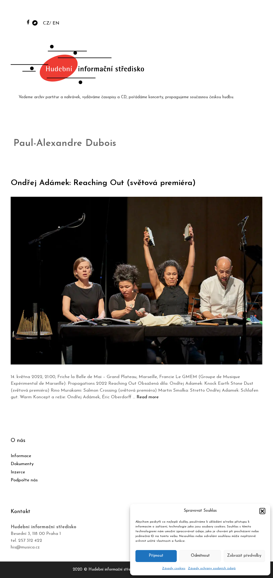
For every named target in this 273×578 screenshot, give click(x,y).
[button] (262, 511)
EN (56, 23)
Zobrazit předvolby (244, 556)
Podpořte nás (24, 480)
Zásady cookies (173, 568)
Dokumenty (22, 464)
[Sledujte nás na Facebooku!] (28, 22)
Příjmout (156, 556)
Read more (147, 397)
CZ (46, 23)
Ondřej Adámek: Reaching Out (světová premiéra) (103, 183)
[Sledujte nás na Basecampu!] (35, 22)
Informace (21, 456)
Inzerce (18, 472)
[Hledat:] (228, 11)
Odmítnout (200, 556)
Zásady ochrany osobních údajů (212, 568)
